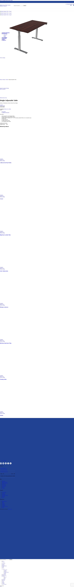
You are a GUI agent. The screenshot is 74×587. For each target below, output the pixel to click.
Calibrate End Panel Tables (5, 162)
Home (1, 79)
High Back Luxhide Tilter (5, 234)
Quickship (4, 486)
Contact (3, 488)
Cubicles (3, 493)
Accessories (4, 492)
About (3, 487)
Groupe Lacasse (5, 506)
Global (3, 503)
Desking (3, 494)
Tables (7, 79)
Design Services (5, 483)
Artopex (3, 504)
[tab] (4, 111)
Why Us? (5, 34)
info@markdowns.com (4, 471)
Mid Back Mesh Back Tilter (5, 343)
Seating (3, 496)
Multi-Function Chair (3, 97)
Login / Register (4, 584)
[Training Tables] (15, 374)
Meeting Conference (4, 307)
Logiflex (3, 505)
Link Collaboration (4, 271)
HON (3, 502)
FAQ (5, 35)
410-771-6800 (3, 460)
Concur (1, 198)
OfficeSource (4, 501)
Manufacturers (4, 482)
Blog (5, 36)
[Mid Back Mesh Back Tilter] (15, 338)
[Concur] (15, 194)
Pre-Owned (4, 485)
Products (4, 79)
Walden (1, 415)
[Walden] (15, 410)
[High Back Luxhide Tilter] (15, 230)
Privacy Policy (10, 509)
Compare (3, 583)
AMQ (3, 507)
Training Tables (3, 379)
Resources (4, 484)
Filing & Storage (5, 495)
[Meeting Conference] (15, 302)
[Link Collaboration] (15, 266)
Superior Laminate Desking (4, 88)
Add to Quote (2, 106)
